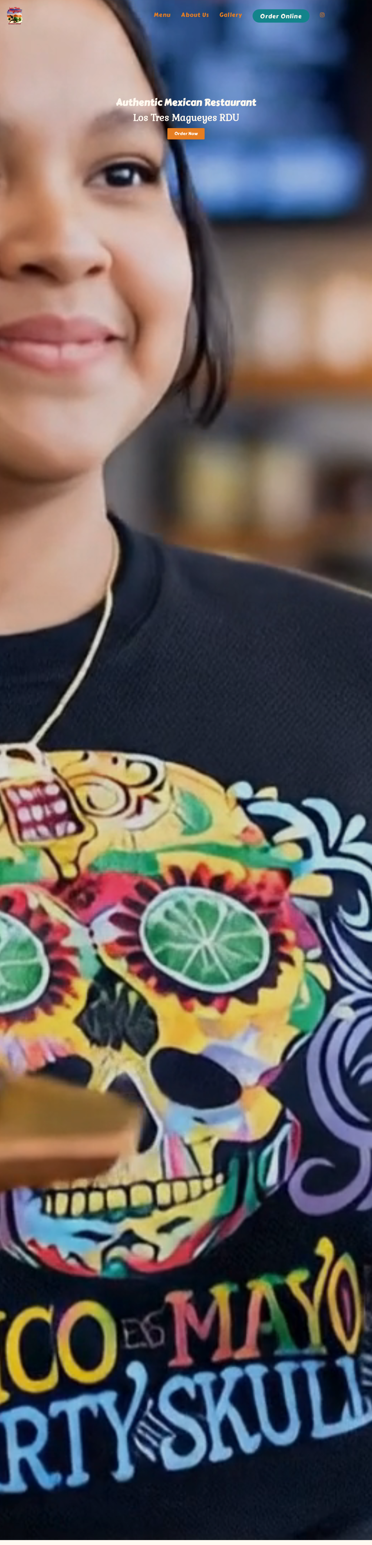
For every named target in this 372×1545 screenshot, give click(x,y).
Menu (162, 15)
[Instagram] (322, 16)
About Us (195, 15)
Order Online (281, 16)
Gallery (230, 15)
